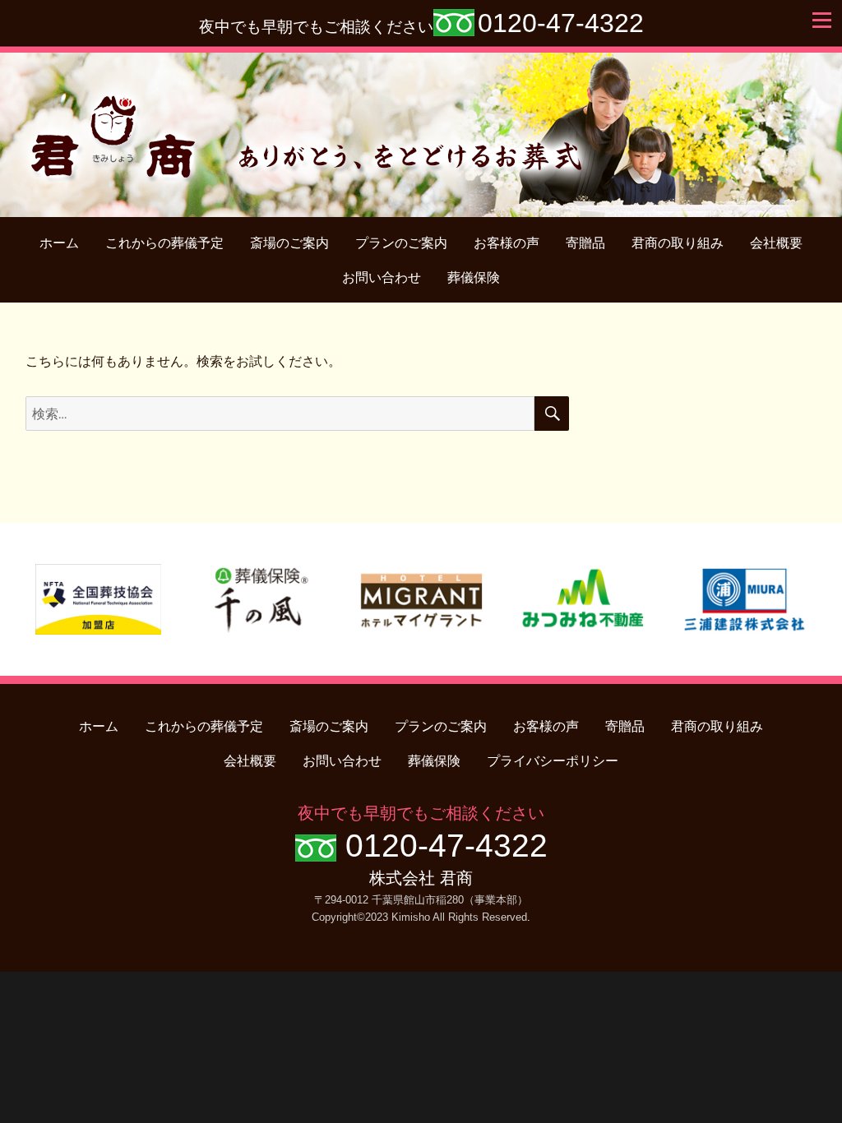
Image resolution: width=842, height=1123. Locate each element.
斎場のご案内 (289, 243)
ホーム (59, 243)
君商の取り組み (678, 243)
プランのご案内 (401, 243)
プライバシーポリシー (552, 761)
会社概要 (776, 243)
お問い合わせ (381, 277)
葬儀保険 (473, 277)
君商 (421, 126)
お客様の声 (506, 243)
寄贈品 (585, 243)
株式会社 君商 (421, 878)
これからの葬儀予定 (164, 243)
